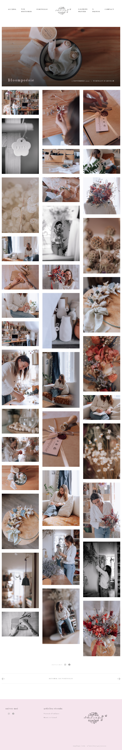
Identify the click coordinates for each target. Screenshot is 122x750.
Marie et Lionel (50, 717)
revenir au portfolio (61, 678)
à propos (96, 10)
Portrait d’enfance (51, 714)
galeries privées (83, 10)
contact (109, 9)
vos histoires (26, 10)
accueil (12, 9)
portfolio (42, 9)
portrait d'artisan (103, 81)
